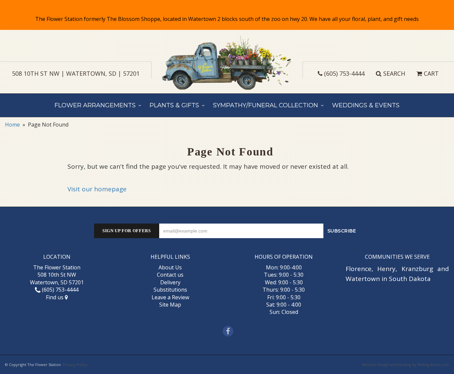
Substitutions (170, 289)
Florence (359, 268)
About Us (170, 267)
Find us (55, 297)
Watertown (363, 278)
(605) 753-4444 (344, 73)
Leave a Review (170, 297)
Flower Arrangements (95, 105)
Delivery (170, 282)
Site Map (170, 304)
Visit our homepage (97, 189)
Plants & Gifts (174, 105)
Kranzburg (417, 268)
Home (12, 124)
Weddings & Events (365, 105)
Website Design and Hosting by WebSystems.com (405, 364)
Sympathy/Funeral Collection (265, 105)
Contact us (170, 274)
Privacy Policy (75, 364)
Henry (386, 268)
